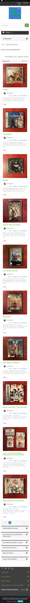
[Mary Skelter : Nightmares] (15, 348)
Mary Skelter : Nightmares (11, 362)
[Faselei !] (15, 75)
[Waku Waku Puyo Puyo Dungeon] (15, 486)
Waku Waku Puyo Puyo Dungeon (13, 500)
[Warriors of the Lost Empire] (15, 211)
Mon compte (5, 581)
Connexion (25, 2)
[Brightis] (15, 166)
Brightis (5, 180)
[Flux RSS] (25, 61)
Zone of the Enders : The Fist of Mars (15, 407)
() (16, 95)
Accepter (20, 601)
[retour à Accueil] (2, 45)
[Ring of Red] (15, 302)
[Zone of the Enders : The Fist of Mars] (15, 393)
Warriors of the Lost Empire (11, 224)
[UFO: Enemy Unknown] (15, 256)
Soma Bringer (7, 134)
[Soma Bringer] (15, 120)
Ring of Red (6, 316)
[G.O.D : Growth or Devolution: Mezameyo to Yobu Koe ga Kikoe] (15, 439)
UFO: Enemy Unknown (10, 270)
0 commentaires (23, 95)
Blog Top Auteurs (10, 559)
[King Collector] (15, 13)
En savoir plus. (13, 601)
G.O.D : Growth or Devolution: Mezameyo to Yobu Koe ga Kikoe (13, 453)
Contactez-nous (19, 3)
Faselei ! (5, 89)
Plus (5, 104)
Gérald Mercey (10, 93)
